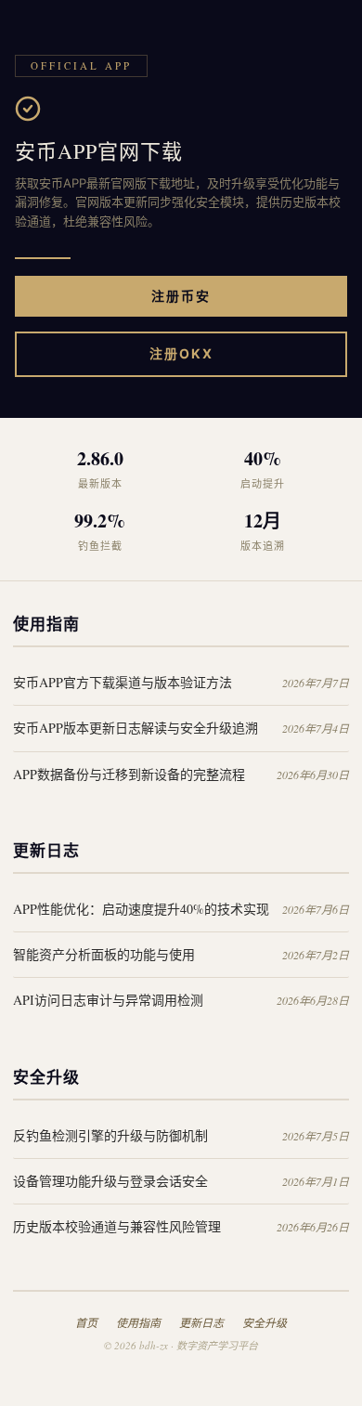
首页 (86, 1322)
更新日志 (201, 1322)
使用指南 (138, 1322)
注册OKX (181, 353)
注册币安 (181, 296)
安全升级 (264, 1322)
